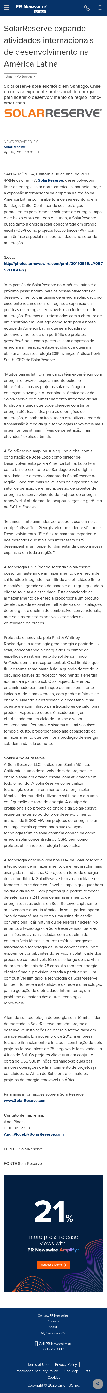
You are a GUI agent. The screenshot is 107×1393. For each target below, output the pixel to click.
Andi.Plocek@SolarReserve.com (34, 1134)
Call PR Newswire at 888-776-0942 (54, 1346)
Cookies (54, 1377)
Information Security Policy (37, 1371)
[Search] (100, 8)
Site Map (71, 1371)
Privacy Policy (66, 1364)
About (53, 1327)
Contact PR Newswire (53, 1315)
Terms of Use (38, 1364)
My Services (51, 1333)
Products (53, 1321)
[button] (53, 113)
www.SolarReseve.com (25, 1100)
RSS (88, 1371)
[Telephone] (87, 8)
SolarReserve (50, 180)
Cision (63, 1385)
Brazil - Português (19, 76)
